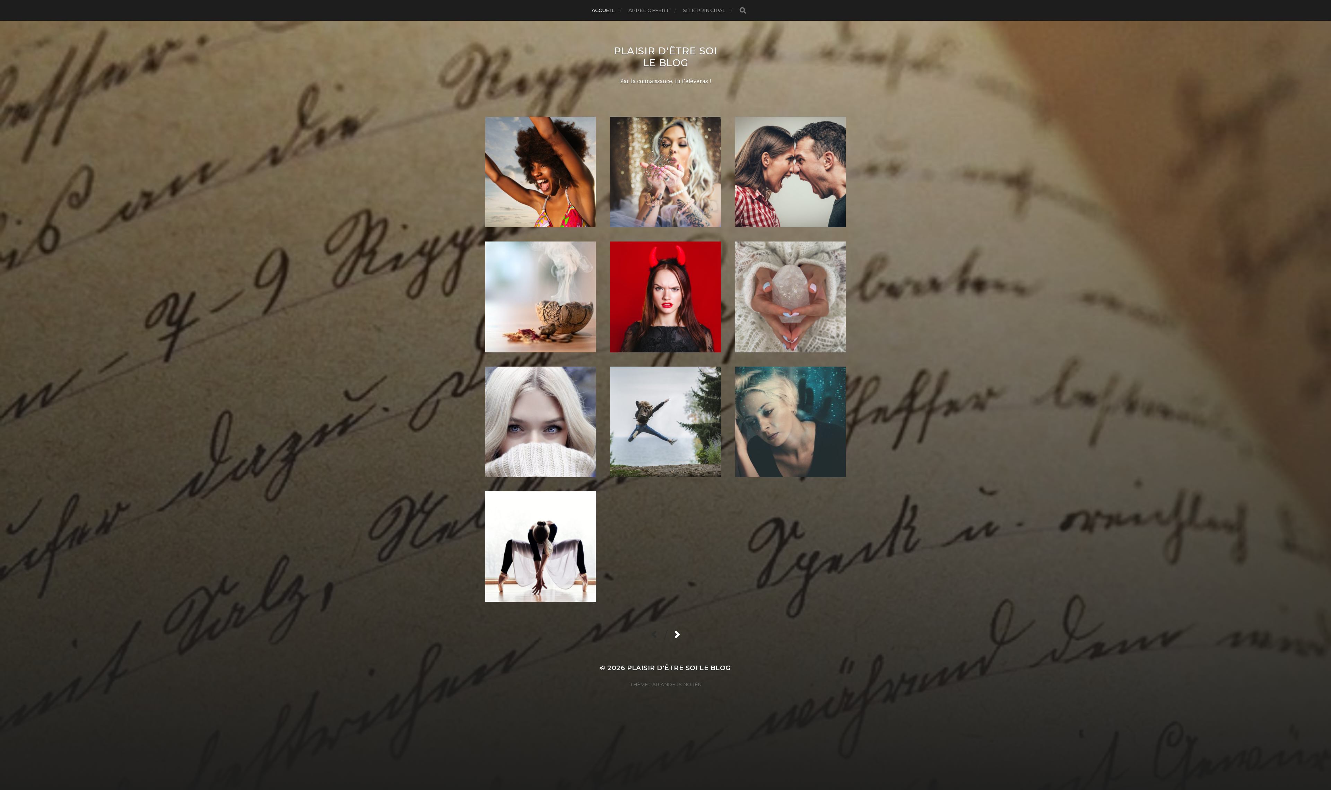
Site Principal (704, 10)
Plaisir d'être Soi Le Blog (665, 57)
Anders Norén (681, 684)
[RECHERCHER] (742, 10)
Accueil (603, 10)
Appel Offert (648, 10)
